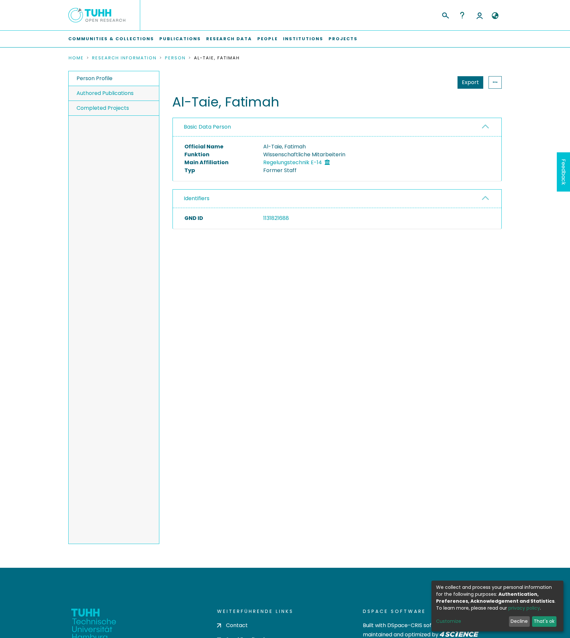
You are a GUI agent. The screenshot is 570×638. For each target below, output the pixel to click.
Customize (448, 621)
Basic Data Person (207, 127)
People (267, 39)
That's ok (544, 621)
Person (175, 58)
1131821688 (276, 218)
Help (462, 15)
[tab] (337, 127)
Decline (519, 621)
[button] (495, 16)
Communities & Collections (111, 39)
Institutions (303, 39)
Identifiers (196, 198)
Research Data (229, 39)
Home (76, 58)
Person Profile (94, 78)
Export (470, 82)
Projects (343, 39)
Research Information (124, 58)
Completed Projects (103, 108)
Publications (180, 39)
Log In (479, 15)
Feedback (563, 172)
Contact (237, 625)
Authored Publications (105, 93)
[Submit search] (445, 14)
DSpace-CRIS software (417, 625)
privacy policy (524, 608)
